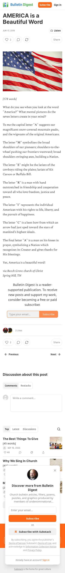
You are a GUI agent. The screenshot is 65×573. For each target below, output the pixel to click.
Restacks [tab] (26, 385)
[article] (32, 445)
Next (53, 354)
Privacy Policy (34, 550)
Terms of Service (17, 543)
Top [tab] (7, 429)
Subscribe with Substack (35, 531)
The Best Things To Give (20, 439)
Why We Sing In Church (20, 461)
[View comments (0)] (18, 39)
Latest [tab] (15, 429)
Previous (13, 354)
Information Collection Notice (41, 546)
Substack (18, 569)
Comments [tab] (11, 385)
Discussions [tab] (29, 429)
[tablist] (18, 385)
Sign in (58, 4)
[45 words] (9, 443)
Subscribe (45, 4)
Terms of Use (44, 543)
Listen (57, 30)
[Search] (58, 429)
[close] (55, 470)
